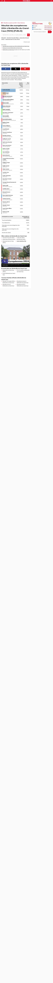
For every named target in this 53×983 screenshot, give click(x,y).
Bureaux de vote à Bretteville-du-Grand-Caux (12, 48)
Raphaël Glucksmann (7, 96)
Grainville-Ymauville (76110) (12, 37)
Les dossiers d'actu (37, 29)
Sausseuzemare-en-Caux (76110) (12, 39)
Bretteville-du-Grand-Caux (8, 49)
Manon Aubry (6, 102)
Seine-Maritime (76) (21, 241)
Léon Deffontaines (7, 119)
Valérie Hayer (6, 93)
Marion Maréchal (6, 106)
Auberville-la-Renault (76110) (9, 239)
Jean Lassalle (6, 115)
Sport (34, 27)
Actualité (35, 25)
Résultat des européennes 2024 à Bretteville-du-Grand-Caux (16, 46)
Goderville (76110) (20, 237)
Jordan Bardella (6, 89)
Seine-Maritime (21, 22)
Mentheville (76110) (21, 239)
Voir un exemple (48, 25)
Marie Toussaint (6, 109)
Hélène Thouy (6, 122)
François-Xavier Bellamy (8, 99)
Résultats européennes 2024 (10, 22)
